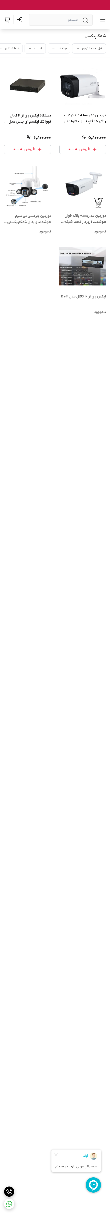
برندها (62, 48)
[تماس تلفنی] (9, 1191)
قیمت (38, 48)
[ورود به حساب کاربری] (21, 19)
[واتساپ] (9, 1204)
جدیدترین (89, 48)
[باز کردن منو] (102, 20)
